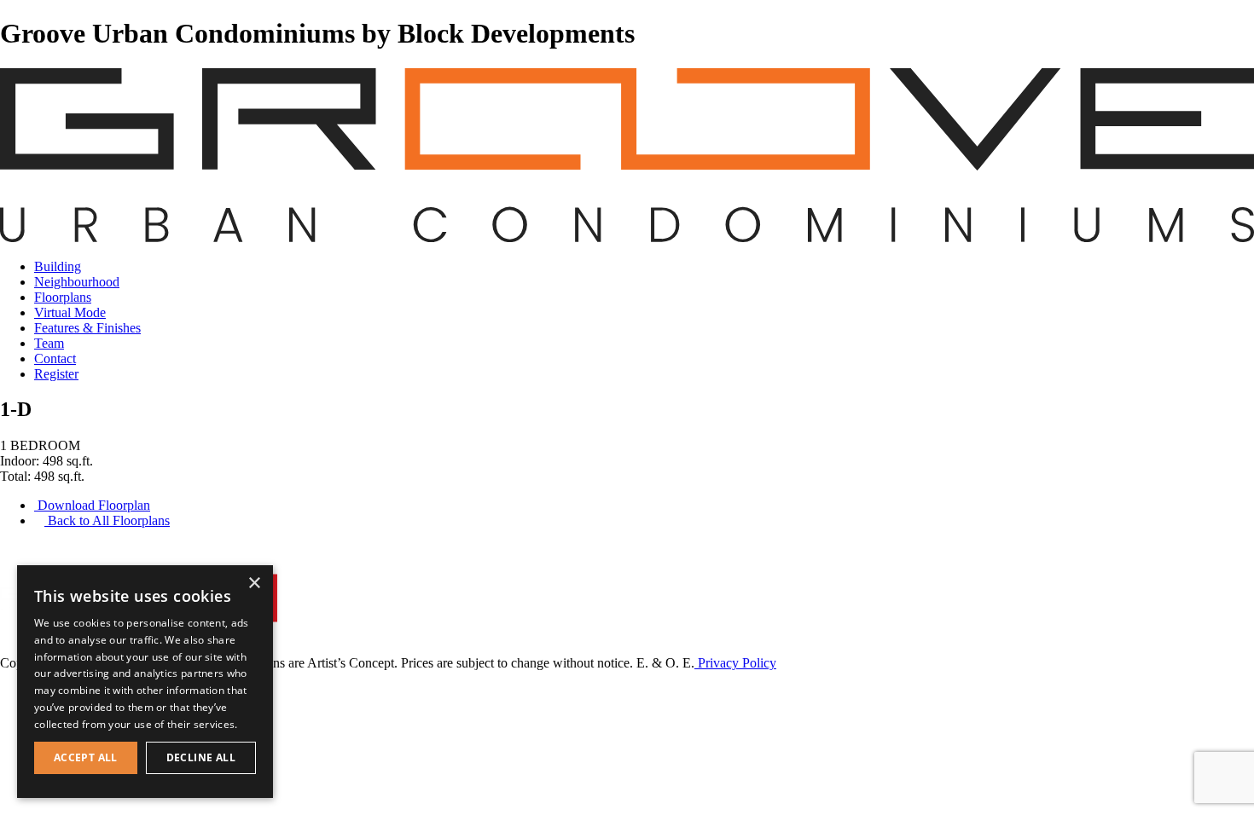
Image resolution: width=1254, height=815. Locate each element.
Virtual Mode (70, 312)
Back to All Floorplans (107, 520)
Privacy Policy (735, 663)
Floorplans (62, 297)
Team (49, 343)
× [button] (253, 583)
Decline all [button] (200, 757)
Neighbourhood (76, 282)
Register (56, 374)
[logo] (627, 237)
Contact (55, 358)
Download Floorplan (92, 505)
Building (57, 266)
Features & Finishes (87, 328)
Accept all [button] (86, 757)
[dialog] (145, 681)
